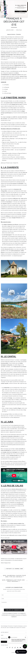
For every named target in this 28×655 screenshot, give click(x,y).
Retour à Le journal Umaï (14, 568)
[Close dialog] (26, 1)
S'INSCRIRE (4, 641)
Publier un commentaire (14, 610)
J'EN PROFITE (20, 11)
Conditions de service (15, 615)
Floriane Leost (11, 122)
